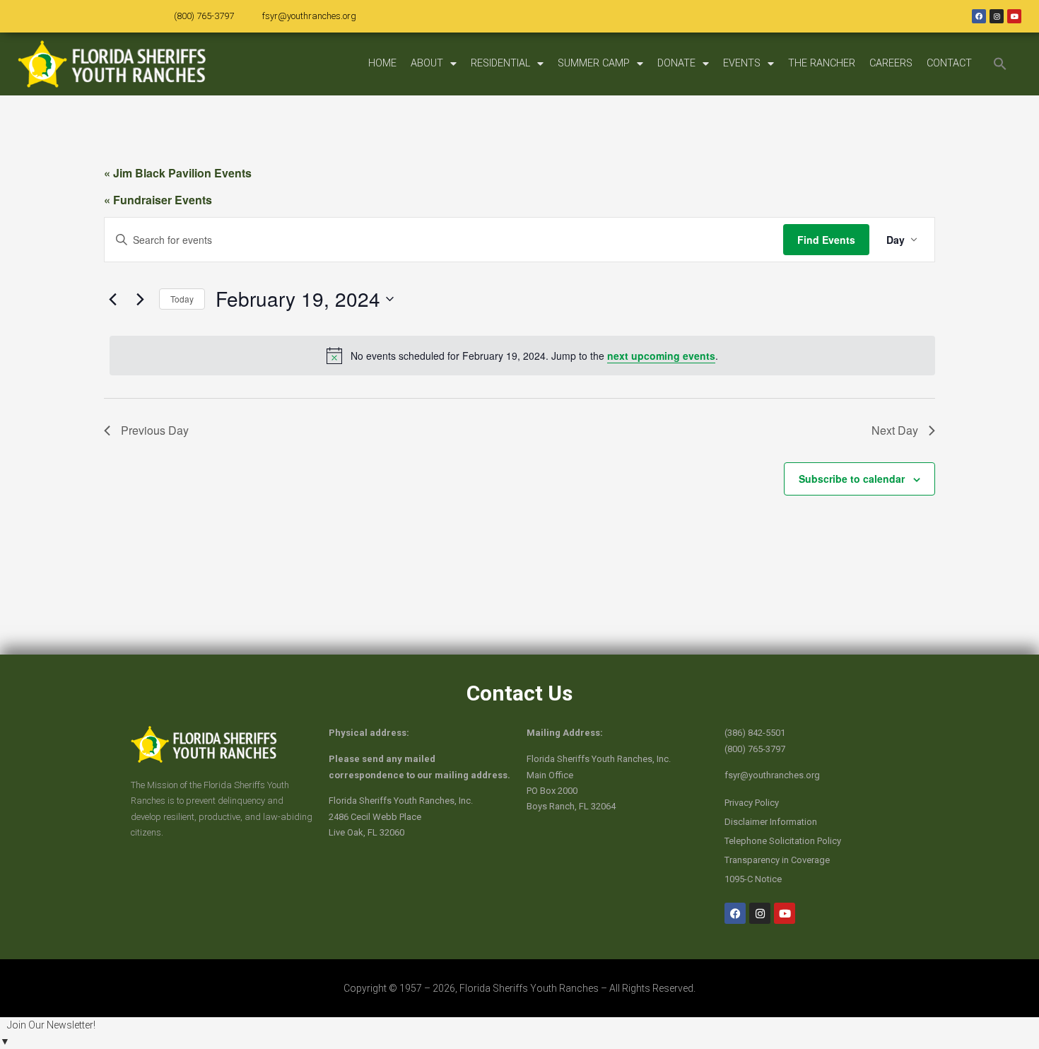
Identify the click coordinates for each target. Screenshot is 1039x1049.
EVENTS (742, 63)
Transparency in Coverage (777, 860)
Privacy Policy (751, 802)
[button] (1000, 63)
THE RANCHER (821, 63)
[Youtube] (1014, 16)
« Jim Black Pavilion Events (178, 173)
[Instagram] (997, 16)
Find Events (826, 240)
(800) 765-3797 (204, 16)
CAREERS (890, 63)
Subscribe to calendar (852, 478)
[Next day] (139, 299)
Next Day (894, 430)
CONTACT (949, 63)
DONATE (676, 63)
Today (182, 299)
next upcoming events (661, 355)
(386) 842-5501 (754, 732)
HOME (382, 63)
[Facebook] (979, 16)
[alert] (522, 355)
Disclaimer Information (770, 821)
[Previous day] (112, 299)
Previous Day (155, 430)
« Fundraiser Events (158, 200)
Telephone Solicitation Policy (782, 841)
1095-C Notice (753, 879)
